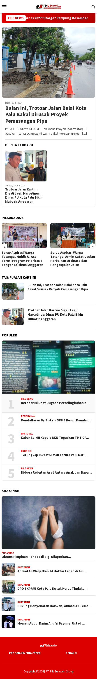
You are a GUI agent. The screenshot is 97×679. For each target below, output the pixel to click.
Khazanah (8, 552)
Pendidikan (28, 416)
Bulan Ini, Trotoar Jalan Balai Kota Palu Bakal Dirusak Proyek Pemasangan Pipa (45, 114)
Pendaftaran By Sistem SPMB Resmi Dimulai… (56, 420)
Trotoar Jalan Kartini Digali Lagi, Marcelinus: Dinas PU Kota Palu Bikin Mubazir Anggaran (23, 195)
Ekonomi (26, 451)
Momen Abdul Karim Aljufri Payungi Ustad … (51, 623)
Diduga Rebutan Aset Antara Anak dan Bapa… (56, 472)
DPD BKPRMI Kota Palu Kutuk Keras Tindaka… (52, 589)
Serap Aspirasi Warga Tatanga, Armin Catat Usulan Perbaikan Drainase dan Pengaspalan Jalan (72, 259)
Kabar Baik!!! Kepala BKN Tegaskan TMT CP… (55, 438)
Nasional (27, 433)
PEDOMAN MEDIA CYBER (25, 653)
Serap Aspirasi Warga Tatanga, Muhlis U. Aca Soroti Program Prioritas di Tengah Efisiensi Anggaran (22, 259)
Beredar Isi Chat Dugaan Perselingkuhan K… (55, 403)
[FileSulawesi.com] (48, 6)
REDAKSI (71, 653)
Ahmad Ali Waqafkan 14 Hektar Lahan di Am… (52, 571)
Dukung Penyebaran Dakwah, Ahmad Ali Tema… (54, 606)
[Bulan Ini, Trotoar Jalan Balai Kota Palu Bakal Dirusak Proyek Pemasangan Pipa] (48, 62)
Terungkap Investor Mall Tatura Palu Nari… (54, 455)
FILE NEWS (27, 398)
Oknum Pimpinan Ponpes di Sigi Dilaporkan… (36, 557)
